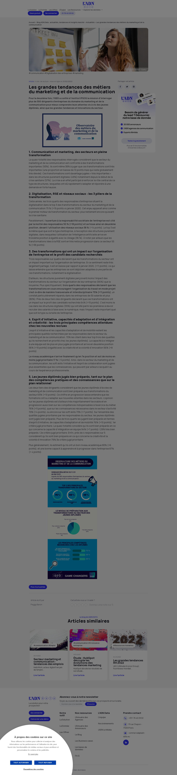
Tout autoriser (21, 763)
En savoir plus (33, 754)
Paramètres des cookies (33, 769)
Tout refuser (45, 763)
